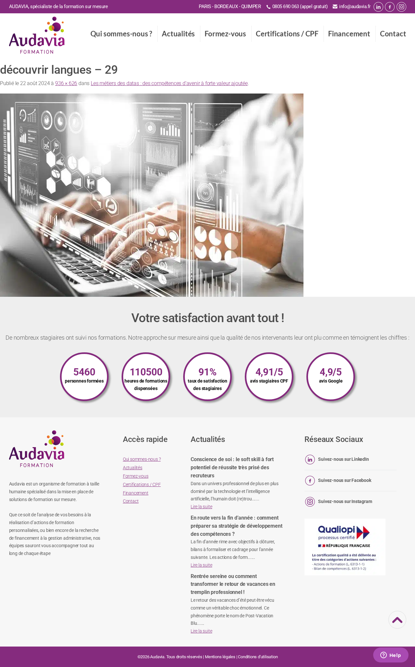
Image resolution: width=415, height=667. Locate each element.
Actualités (178, 33)
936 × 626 (66, 83)
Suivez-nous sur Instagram (345, 501)
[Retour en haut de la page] (397, 624)
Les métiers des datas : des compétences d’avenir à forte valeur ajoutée (169, 83)
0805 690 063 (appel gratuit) (300, 6)
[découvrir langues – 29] (151, 195)
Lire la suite (201, 506)
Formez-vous (225, 33)
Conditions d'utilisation (258, 656)
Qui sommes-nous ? (121, 33)
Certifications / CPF (287, 33)
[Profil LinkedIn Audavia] (378, 7)
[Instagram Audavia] (401, 7)
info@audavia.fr (355, 6)
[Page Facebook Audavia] (390, 7)
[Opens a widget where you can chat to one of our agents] (391, 656)
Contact (393, 33)
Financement (349, 33)
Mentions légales (220, 656)
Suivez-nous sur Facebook (344, 480)
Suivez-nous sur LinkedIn (343, 459)
